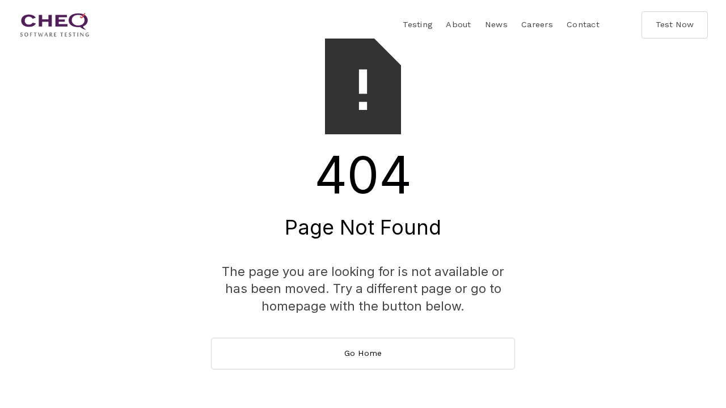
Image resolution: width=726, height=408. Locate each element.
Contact (583, 24)
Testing (417, 24)
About (458, 24)
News (496, 24)
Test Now (675, 24)
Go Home (363, 353)
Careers (537, 24)
